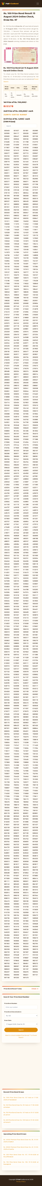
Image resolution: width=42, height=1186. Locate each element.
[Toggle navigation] (37, 4)
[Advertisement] (21, 1066)
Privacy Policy (21, 1182)
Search (21, 1030)
